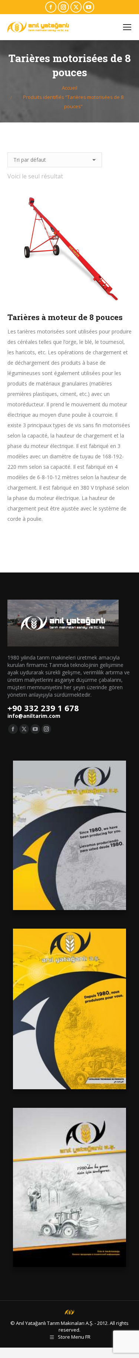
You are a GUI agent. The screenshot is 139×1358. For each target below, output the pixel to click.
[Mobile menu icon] (127, 27)
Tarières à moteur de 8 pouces (65, 317)
